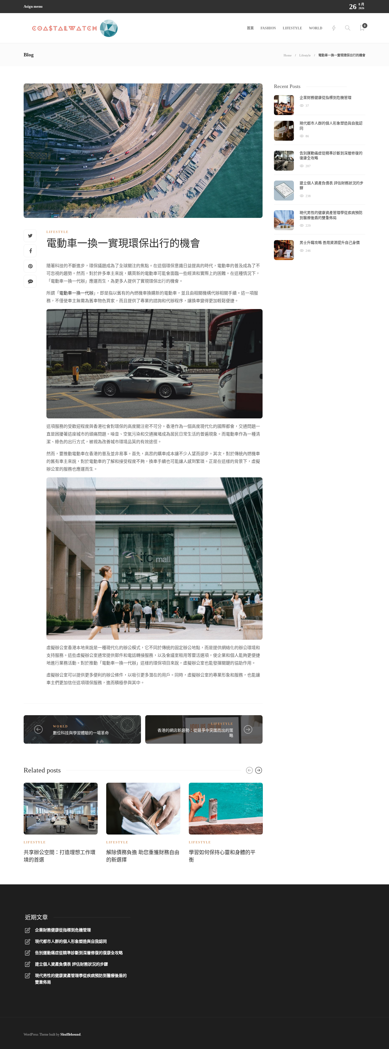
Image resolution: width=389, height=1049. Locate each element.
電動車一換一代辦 (76, 293)
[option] (60, 824)
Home (288, 55)
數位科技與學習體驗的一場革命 (81, 733)
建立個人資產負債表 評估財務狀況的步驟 (71, 964)
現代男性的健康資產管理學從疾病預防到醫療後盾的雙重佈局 (81, 979)
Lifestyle (292, 28)
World (315, 28)
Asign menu (33, 6)
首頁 (250, 28)
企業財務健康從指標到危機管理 (63, 930)
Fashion (268, 28)
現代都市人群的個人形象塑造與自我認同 (71, 941)
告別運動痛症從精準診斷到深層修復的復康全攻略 (79, 953)
